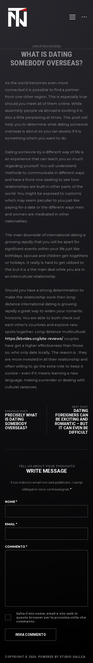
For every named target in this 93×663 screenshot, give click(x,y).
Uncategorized (46, 46)
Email (11, 524)
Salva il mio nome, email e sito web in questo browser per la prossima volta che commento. (51, 617)
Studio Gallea (72, 657)
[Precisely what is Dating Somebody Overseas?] (26, 419)
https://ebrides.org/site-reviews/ (34, 338)
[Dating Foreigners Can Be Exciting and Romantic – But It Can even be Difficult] (67, 419)
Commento (16, 546)
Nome (11, 502)
